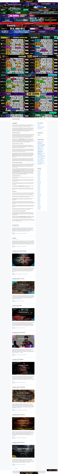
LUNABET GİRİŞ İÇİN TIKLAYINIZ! (29, 23)
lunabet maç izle (25, 354)
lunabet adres (38, 145)
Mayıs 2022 (38, 209)
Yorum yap (14, 274)
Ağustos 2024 (39, 181)
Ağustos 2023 (39, 193)
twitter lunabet (39, 163)
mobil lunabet (41, 162)
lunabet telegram (38, 159)
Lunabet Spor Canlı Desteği (18, 233)
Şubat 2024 (38, 187)
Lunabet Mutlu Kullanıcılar (18, 414)
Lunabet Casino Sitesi (40, 148)
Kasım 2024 (38, 178)
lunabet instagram (43, 155)
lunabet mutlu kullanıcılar (19, 437)
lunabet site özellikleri (23, 382)
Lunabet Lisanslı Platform (18, 442)
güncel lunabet (39, 144)
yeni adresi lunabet (43, 163)
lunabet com (38, 149)
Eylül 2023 (38, 192)
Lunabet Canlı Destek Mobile (19, 251)
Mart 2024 (38, 186)
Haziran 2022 (39, 208)
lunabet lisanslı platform (23, 464)
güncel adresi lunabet (40, 143)
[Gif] (29, 56)
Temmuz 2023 (39, 194)
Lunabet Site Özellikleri (17, 359)
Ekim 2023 (38, 191)
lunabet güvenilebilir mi (39, 155)
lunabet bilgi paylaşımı (15, 464)
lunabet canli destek (15, 437)
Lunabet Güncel (19, 464)
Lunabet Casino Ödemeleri (18, 387)
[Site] (14, 40)
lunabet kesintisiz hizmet (20, 354)
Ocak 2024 (38, 188)
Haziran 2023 (39, 195)
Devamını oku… (14, 271)
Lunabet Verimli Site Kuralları (24, 233)
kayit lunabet (43, 144)
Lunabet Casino (38, 147)
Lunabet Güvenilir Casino (18, 278)
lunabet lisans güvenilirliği (18, 382)
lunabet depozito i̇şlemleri (15, 354)
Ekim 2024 (38, 179)
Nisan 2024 (38, 185)
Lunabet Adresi (43, 145)
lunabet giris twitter (42, 149)
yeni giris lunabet (39, 164)
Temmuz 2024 (39, 182)
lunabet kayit (38, 156)
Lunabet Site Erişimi (17, 305)
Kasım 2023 (38, 190)
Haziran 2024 (39, 183)
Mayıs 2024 (38, 184)
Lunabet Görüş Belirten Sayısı (18, 246)
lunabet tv (41, 159)
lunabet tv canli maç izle (40, 160)
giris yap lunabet (39, 142)
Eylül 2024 (38, 180)
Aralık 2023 (38, 189)
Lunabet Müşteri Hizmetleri (40, 157)
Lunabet (25, 172)
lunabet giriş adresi (39, 152)
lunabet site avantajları (24, 437)
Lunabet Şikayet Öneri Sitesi (23, 246)
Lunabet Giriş (15, 225)
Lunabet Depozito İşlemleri (18, 332)
